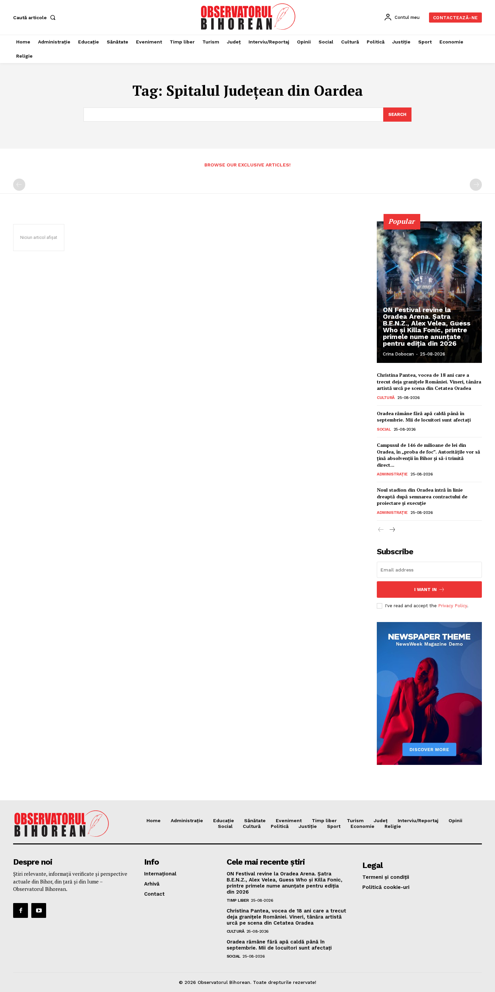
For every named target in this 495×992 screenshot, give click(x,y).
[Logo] (248, 16)
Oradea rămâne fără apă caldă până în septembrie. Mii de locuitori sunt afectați (424, 416)
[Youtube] (38, 910)
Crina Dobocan (398, 353)
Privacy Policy (452, 605)
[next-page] (392, 530)
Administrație (392, 474)
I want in (425, 589)
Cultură (386, 397)
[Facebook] (20, 910)
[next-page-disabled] (476, 185)
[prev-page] (19, 185)
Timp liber (238, 900)
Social (384, 429)
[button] (35, 17)
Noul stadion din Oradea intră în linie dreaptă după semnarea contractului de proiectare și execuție (422, 496)
